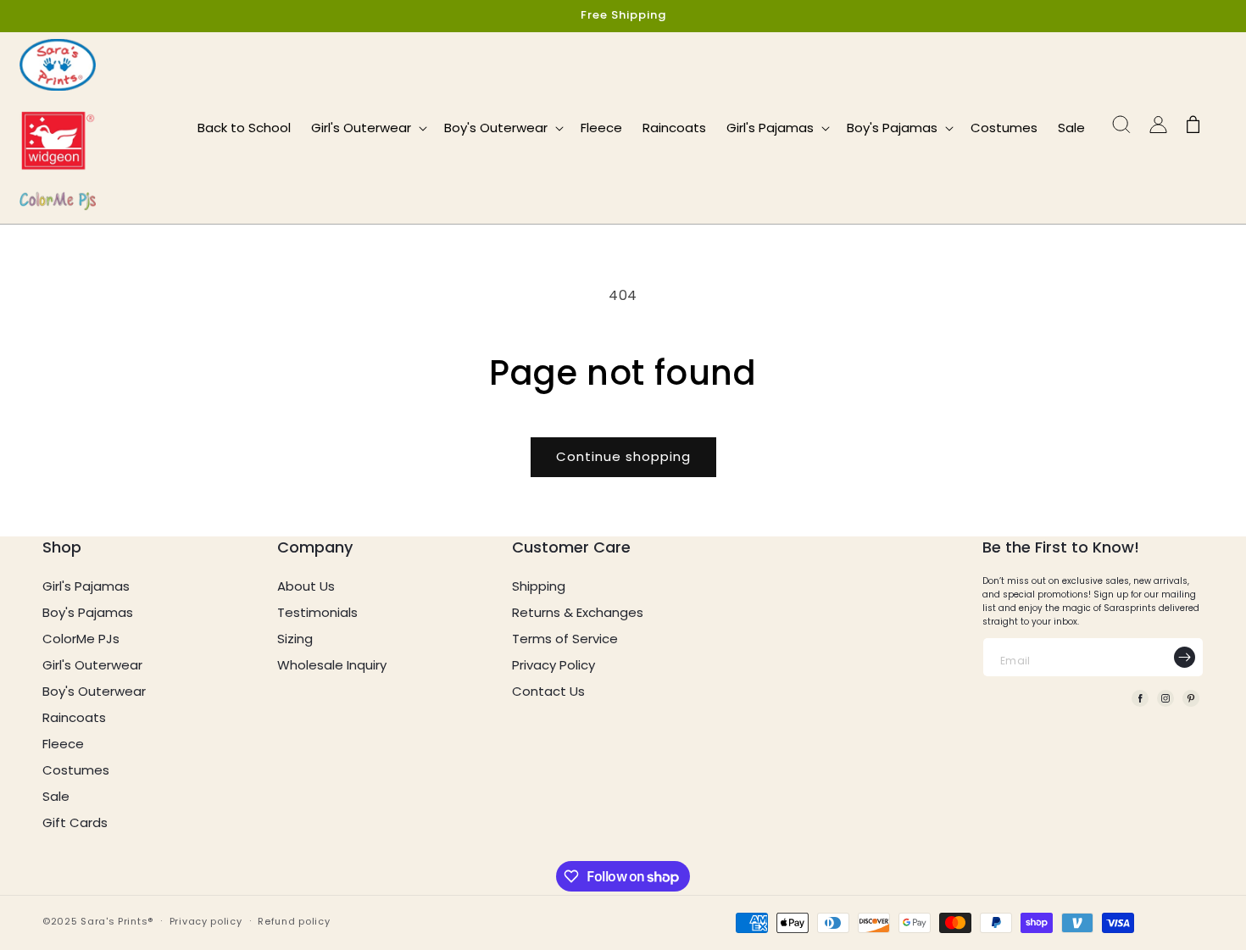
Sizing (295, 638)
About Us (306, 586)
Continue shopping (623, 456)
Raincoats (74, 717)
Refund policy (294, 921)
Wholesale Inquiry (332, 665)
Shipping (538, 586)
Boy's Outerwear (94, 691)
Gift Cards (75, 822)
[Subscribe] (1184, 657)
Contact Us (548, 691)
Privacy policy (206, 921)
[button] (367, 128)
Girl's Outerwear (92, 665)
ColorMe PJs (81, 638)
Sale (56, 796)
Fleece (63, 744)
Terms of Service (565, 638)
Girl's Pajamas (86, 586)
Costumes (75, 770)
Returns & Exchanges (577, 612)
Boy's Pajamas (87, 612)
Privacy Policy (553, 665)
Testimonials (317, 612)
